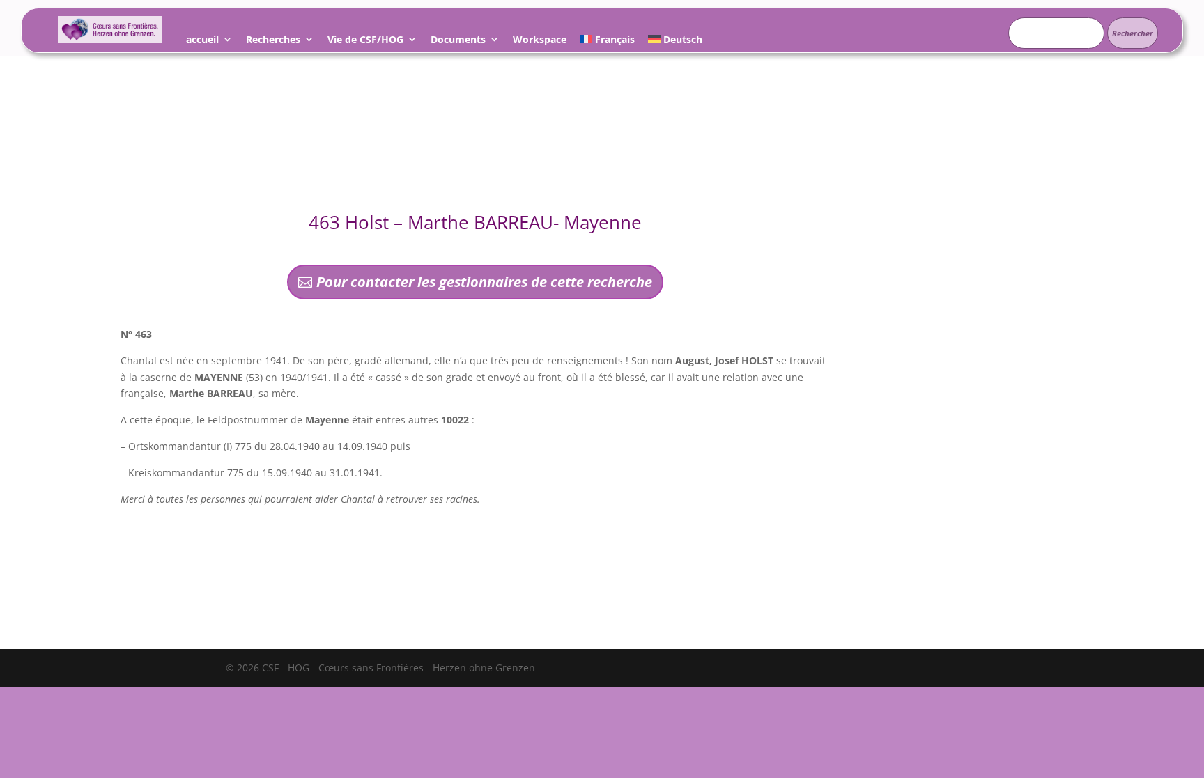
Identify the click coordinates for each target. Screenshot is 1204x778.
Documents (458, 41)
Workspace (539, 41)
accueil (202, 41)
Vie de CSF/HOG (365, 41)
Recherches (273, 41)
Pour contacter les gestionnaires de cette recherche (484, 281)
